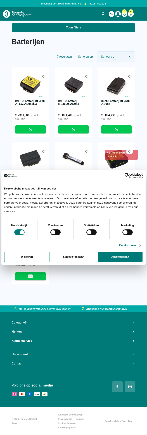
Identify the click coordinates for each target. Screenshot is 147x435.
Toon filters (73, 27)
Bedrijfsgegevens (67, 427)
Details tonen (127, 245)
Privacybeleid (65, 419)
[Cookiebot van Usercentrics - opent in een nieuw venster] (127, 175)
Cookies (80, 419)
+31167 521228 (97, 3)
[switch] (55, 232)
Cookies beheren (66, 423)
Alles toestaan (120, 256)
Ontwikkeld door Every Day (118, 421)
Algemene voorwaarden (70, 415)
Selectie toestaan (73, 256)
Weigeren (27, 256)
